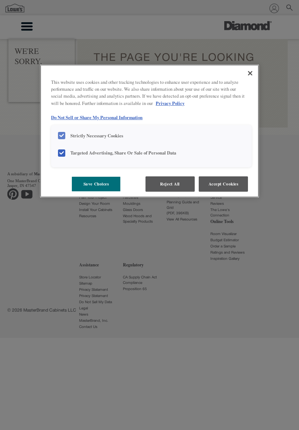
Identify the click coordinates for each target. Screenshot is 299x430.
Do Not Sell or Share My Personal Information (97, 117)
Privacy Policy (170, 103)
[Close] (250, 73)
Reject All (170, 184)
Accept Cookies (223, 184)
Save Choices (96, 184)
